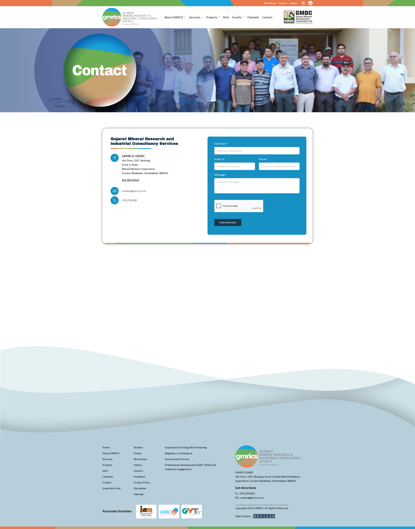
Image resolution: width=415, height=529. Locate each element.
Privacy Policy (142, 482)
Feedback (139, 476)
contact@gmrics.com (134, 190)
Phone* (263, 159)
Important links (111, 488)
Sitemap (138, 494)
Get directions (130, 179)
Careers (294, 3)
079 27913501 (129, 200)
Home (106, 447)
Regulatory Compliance (178, 453)
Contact (267, 17)
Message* (220, 174)
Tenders (283, 3)
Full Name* (221, 143)
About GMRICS (173, 17)
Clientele (253, 17)
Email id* (219, 159)
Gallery (138, 464)
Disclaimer (140, 488)
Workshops (270, 3)
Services (194, 17)
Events (236, 17)
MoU (226, 17)
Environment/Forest (177, 459)
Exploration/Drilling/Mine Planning (186, 447)
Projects (211, 17)
